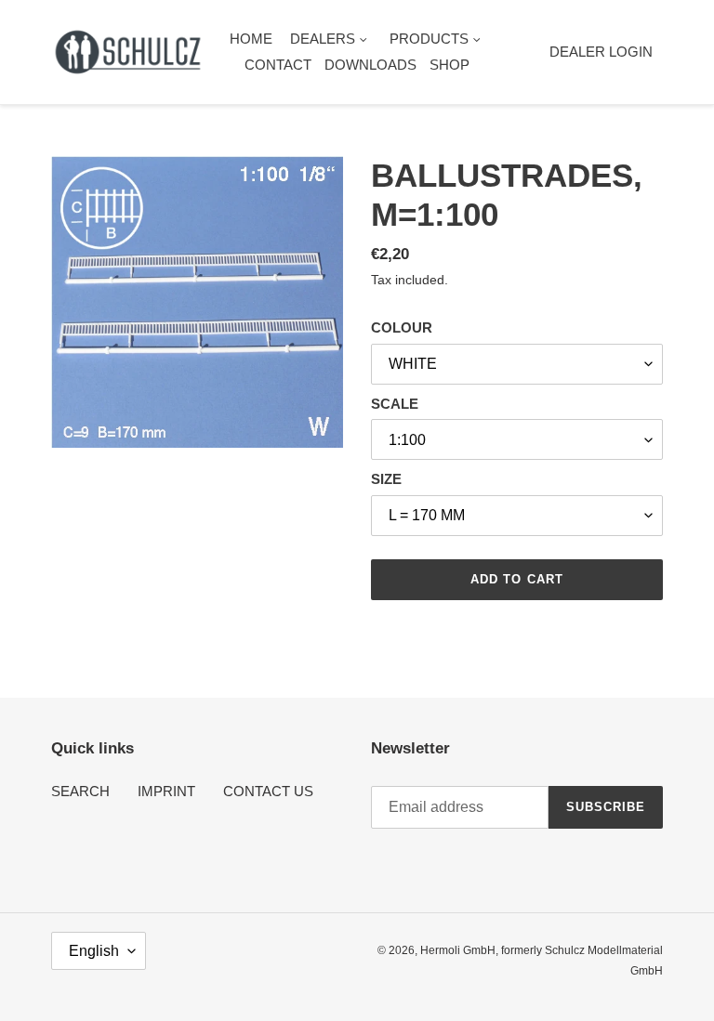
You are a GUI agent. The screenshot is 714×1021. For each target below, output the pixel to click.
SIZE (386, 479)
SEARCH (80, 791)
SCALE (394, 404)
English (94, 951)
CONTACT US (268, 791)
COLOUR (401, 327)
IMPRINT (166, 791)
